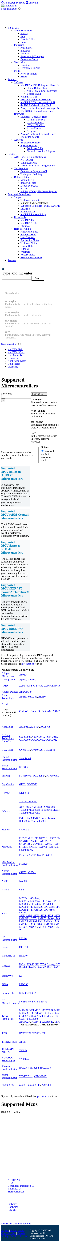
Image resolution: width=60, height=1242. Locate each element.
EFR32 (32, 993)
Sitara (57, 1013)
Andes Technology (8, 696)
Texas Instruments (7, 1017)
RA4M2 (41, 967)
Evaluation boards (29, 136)
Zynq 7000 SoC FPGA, (31, 685)
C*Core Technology (8, 737)
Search (38, 278)
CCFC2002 (25, 736)
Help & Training (22, 228)
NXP (4, 914)
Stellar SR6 (25, 1001)
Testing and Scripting (31, 174)
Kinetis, (23, 912)
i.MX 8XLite (36, 924)
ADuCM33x (25, 691)
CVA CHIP (7, 749)
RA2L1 (23, 967)
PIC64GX (47, 855)
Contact (8, 2)
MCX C (33, 927)
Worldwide (19, 62)
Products (12, 79)
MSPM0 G (47, 1010)
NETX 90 (24, 793)
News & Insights (28, 73)
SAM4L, (33, 841)
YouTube (20, 2)
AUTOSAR (26, 159)
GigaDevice (8, 784)
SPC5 (35, 1001)
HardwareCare (27, 211)
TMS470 (38, 1013)
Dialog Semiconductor (9, 758)
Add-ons (18, 139)
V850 (43, 964)
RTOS (23, 188)
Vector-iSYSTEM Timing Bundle (37, 165)
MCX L (52, 927)
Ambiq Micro (9, 679)
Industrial (25, 50)
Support (18, 197)
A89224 (23, 674)
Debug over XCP (29, 185)
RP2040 (23, 955)
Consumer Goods (29, 59)
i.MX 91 (48, 924)
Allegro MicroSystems (9, 674)
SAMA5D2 (45, 841)
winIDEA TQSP (28, 96)
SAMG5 (43, 846)
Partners (12, 260)
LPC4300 (35, 904)
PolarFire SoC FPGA (30, 855)
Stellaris (48, 1013)
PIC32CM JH (26, 838)
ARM (5, 704)
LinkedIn (33, 2)
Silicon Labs (8, 993)
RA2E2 (32, 967)
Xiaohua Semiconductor (9, 1067)
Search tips (37, 394)
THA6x (23, 1050)
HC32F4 (34, 1067)
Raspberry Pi (8, 955)
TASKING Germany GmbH (40, 1231)
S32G (29, 915)
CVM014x (49, 749)
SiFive (5, 984)
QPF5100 (24, 947)
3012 (54, 739)
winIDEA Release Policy (33, 214)
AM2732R (24, 1021)
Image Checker (28, 182)
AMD (5, 685)
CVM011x (24, 749)
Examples (25, 226)
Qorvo (5, 947)
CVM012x (36, 749)
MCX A (23, 927)
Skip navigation (9, 8)
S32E (22, 915)
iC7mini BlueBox (36, 119)
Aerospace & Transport (32, 56)
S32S (50, 915)
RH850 (30, 964)
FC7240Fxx (39, 775)
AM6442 (36, 1021)
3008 (41, 739)
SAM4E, (23, 841)
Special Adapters (28, 145)
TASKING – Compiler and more (37, 111)
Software (18, 82)
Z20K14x (35, 1085)
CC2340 (23, 1018)
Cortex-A (24, 711)
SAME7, (33, 846)
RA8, (56, 967)
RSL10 (23, 938)
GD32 (22, 784)
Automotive (26, 47)
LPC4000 (24, 904)
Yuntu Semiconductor (9, 1076)
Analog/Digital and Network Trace (38, 134)
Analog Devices (10, 691)
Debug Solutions (22, 177)
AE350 (42, 696)
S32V (57, 915)
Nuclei (5, 881)
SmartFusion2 (26, 849)
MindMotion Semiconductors (10, 864)
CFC (36, 736)
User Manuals (27, 237)
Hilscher (6, 793)
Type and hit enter (17, 273)
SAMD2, (48, 844)
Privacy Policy (17, 1230)
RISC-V (23, 984)
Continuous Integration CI (33, 171)
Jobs (22, 36)
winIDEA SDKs (28, 223)
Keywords (6, 393)
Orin (21, 889)
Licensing (25, 208)
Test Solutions (21, 168)
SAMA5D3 (25, 844)
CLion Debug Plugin (37, 88)
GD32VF (32, 784)
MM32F (23, 863)
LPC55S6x (49, 909)
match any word (46, 458)
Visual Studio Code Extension (42, 91)
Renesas (6, 965)
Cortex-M (46, 711)
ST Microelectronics (10, 1001)
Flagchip (6, 775)
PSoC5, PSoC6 (38, 821)
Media (17, 70)
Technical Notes (28, 243)
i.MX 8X (23, 924)
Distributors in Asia (30, 68)
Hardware (19, 114)
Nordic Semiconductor (9, 872)
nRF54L (32, 872)
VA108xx (24, 1059)
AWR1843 (47, 1021)
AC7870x (45, 726)
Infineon (6, 811)
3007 (28, 739)
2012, (42, 736)
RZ (37, 964)
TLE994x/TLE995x (29, 812)
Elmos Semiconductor (9, 767)
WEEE (14, 1236)
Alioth (22, 1041)
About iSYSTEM (23, 30)
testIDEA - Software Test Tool (35, 99)
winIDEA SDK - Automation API (37, 102)
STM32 (43, 1001)
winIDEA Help (28, 234)
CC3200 (33, 1018)
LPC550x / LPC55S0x (30, 906)
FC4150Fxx (25, 775)
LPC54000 (47, 904)
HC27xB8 (45, 1067)
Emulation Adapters (30, 142)
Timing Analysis (28, 162)
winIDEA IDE (27, 220)
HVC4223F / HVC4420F (32, 1033)
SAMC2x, (37, 844)
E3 (20, 975)
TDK (4, 1033)
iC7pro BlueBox (35, 122)
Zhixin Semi (8, 1085)
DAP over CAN (35, 148)
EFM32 (23, 993)
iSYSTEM (13, 27)
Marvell (6, 829)
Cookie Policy (8, 1233)
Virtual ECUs (27, 180)
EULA (23, 1236)
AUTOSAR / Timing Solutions (30, 157)
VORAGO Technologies (8, 1059)
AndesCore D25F (28, 696)
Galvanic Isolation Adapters (41, 151)
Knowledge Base (29, 231)
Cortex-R (35, 711)
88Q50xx (24, 829)
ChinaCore (7, 741)
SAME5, (23, 846)
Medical (24, 53)
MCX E (42, 927)
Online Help (26, 246)
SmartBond (25, 758)
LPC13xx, (35, 901)
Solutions (12, 154)
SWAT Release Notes (31, 257)
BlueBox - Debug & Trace (33, 116)
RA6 (49, 967)
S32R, (43, 915)
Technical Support (29, 200)
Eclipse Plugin (34, 93)
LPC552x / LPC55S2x (30, 909)
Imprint (5, 1230)
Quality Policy (27, 39)
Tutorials (24, 249)
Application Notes (29, 240)
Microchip (7, 846)
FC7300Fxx (52, 775)
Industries (19, 45)
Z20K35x (46, 1085)
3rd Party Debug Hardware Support (38, 191)
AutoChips (7, 726)
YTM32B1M (40, 1076)
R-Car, (22, 964)
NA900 (23, 881)
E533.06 (23, 767)
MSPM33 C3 (26, 1013)
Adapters (31, 131)
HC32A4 (24, 1067)
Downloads (20, 217)
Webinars (25, 251)
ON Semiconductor (9, 938)
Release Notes (27, 254)
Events (23, 76)
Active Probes (34, 128)
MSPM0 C (34, 1010)
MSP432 (23, 1010)
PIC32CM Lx (42, 838)
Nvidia (5, 889)
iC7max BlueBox (36, 125)
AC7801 (23, 726)
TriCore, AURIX (28, 801)
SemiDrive (7, 975)
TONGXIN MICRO (8, 1050)
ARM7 (56, 711)
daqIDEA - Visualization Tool (35, 105)
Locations (25, 65)
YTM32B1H (25, 1076)
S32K (36, 915)
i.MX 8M (32, 921)
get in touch (28, 663)
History (24, 33)
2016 (54, 736)
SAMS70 (53, 846)
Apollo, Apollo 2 (27, 679)
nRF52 (22, 872)
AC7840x (34, 726)
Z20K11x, (24, 1085)
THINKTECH (9, 1041)
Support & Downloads (19, 194)
